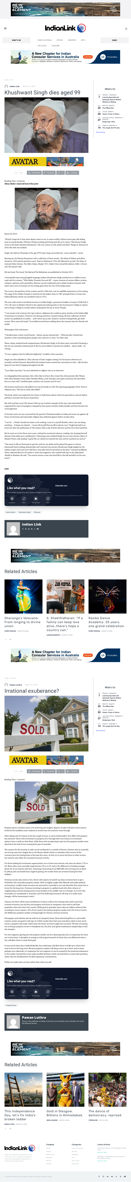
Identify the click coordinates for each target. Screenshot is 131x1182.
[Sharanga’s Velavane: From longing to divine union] (23, 596)
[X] (35, 528)
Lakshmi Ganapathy (53, 635)
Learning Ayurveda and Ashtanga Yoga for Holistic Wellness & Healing (111, 99)
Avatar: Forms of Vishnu (110, 114)
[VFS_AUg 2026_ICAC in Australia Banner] (65, 57)
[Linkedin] (28, 528)
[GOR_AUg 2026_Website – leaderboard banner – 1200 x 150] (65, 9)
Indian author (10, 512)
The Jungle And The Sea (111, 128)
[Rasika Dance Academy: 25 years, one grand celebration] (107, 596)
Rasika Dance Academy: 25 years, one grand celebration (106, 622)
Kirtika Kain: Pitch (108, 122)
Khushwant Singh (24, 512)
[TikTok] (116, 1176)
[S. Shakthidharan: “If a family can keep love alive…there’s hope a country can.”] (66, 596)
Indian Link (15, 86)
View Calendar (100, 132)
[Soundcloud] (32, 528)
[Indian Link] (65, 28)
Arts (11, 80)
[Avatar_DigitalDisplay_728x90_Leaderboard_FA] (46, 161)
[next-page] (9, 639)
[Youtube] (37, 528)
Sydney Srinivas (10, 631)
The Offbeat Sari (108, 108)
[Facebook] (23, 528)
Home (7, 80)
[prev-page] (6, 639)
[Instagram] (26, 528)
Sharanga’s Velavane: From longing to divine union (23, 622)
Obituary (37, 512)
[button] (126, 28)
